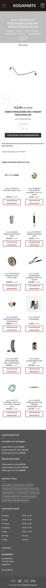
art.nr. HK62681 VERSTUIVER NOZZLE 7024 (12, 234)
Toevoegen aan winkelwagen (23, 135)
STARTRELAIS (34, 493)
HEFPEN (29, 485)
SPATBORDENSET (8, 493)
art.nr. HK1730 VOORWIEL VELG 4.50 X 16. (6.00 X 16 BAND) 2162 (11, 403)
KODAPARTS (23, 6)
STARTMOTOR (22, 493)
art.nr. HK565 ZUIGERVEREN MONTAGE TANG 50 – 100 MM (34, 277)
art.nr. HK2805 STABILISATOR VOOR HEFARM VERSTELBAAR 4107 (34, 403)
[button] (4, 6)
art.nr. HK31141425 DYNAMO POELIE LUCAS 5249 (11, 276)
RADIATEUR (34, 489)
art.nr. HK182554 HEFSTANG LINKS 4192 (12, 189)
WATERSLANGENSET (21, 500)
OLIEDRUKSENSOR (21, 489)
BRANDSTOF (35, 34)
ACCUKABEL (7, 485)
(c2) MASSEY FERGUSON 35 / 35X (21, 32)
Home (10, 31)
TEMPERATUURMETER (10, 497)
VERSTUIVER (7, 500)
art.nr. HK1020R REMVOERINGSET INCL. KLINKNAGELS (12, 361)
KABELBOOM (7, 489)
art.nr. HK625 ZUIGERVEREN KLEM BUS (34, 361)
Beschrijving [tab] (7, 146)
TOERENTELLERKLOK (28, 497)
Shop (20, 31)
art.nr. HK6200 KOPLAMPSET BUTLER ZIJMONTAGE (11, 319)
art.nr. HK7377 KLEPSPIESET (34, 318)
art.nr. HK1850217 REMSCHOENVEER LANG (34, 234)
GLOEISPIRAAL (19, 485)
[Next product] (21, 38)
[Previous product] (25, 38)
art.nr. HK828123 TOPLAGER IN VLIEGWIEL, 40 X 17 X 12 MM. (34, 191)
